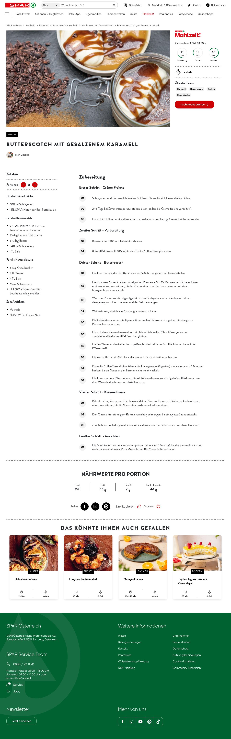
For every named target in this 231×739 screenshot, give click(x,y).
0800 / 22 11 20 (23, 664)
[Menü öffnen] (8, 14)
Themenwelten (116, 14)
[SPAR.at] (21, 5)
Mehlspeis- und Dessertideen (97, 25)
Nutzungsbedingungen (187, 655)
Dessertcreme (196, 89)
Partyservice (185, 14)
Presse (122, 635)
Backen (211, 89)
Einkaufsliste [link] (135, 5)
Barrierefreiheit (181, 642)
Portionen (12, 184)
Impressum (124, 655)
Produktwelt (22, 14)
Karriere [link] (197, 5)
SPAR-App (74, 14)
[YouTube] (140, 721)
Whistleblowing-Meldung (133, 661)
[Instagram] (131, 721)
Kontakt (123, 648)
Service (18, 684)
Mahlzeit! (148, 14)
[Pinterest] (149, 721)
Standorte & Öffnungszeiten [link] (167, 5)
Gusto (133, 14)
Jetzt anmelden (21, 721)
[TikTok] (158, 721)
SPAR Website (13, 25)
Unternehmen (181, 635)
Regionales (166, 14)
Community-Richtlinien (187, 667)
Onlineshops (205, 14)
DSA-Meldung (126, 667)
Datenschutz (181, 648)
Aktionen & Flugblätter (49, 14)
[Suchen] (114, 5)
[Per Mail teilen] (95, 506)
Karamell (181, 89)
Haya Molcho (183, 95)
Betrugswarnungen (129, 642)
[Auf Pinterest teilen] (106, 506)
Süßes (12, 134)
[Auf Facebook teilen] (84, 506)
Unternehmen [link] (218, 5)
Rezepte (43, 25)
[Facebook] (122, 721)
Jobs (16, 691)
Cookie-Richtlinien (184, 661)
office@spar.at (22, 678)
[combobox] (50, 5)
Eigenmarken (93, 14)
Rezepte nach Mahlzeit (65, 25)
